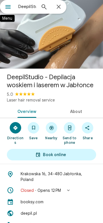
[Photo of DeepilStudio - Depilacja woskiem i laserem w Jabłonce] (51, 34)
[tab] (26, 111)
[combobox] (27, 6)
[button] (51, 190)
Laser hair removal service (31, 100)
